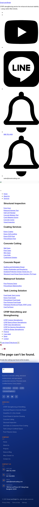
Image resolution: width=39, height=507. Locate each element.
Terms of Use (16, 503)
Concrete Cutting (8, 419)
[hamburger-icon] (0, 190)
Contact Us (6, 459)
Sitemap (24, 503)
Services (6, 198)
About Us (7, 196)
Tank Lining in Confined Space (13, 429)
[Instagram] (16, 396)
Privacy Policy (6, 503)
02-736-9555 (10, 476)
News (5, 336)
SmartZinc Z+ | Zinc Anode (11, 413)
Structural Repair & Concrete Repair (14, 410)
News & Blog (7, 452)
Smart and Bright (5, 3)
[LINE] (8, 396)
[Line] (21, 89)
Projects (6, 332)
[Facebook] (3, 396)
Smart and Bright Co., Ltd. (14, 499)
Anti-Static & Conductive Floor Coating (15, 426)
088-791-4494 (10, 471)
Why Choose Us (8, 455)
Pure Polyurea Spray (10, 432)
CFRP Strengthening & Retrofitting (14, 407)
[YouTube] (12, 396)
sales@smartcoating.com (14, 482)
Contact (6, 339)
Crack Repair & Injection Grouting (14, 416)
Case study (7, 334)
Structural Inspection (9, 422)
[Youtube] (21, 47)
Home (6, 194)
